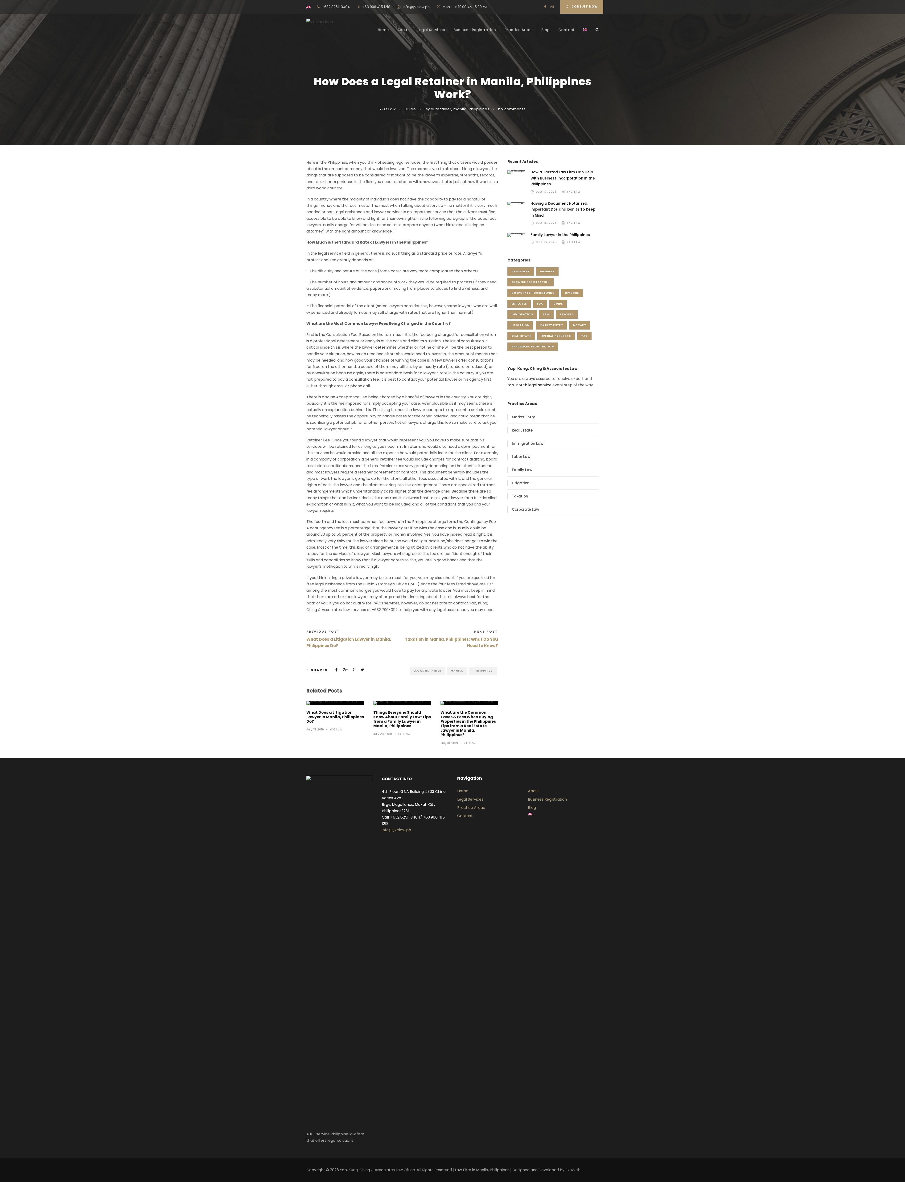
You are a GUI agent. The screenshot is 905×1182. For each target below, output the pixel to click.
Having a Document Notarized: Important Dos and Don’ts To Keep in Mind (563, 209)
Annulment (520, 271)
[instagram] (552, 6)
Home (383, 29)
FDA (540, 304)
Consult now (585, 6)
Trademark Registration (532, 346)
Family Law (522, 469)
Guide (410, 108)
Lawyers (567, 314)
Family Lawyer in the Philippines (560, 234)
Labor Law (521, 456)
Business (547, 271)
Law (546, 314)
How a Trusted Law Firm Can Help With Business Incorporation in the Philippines (563, 178)
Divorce (572, 293)
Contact (566, 29)
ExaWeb (572, 1170)
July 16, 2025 (546, 223)
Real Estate (521, 336)
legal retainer (438, 108)
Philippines (479, 108)
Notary (579, 325)
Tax (584, 336)
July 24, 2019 (382, 734)
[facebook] (545, 6)
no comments (512, 108)
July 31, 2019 (315, 729)
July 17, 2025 (546, 192)
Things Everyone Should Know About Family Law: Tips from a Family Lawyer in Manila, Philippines (402, 719)
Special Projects (556, 336)
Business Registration (474, 29)
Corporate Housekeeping (533, 293)
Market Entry (551, 325)
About (403, 29)
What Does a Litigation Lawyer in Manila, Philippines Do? (335, 717)
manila (460, 108)
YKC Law (387, 108)
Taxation (520, 496)
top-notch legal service (529, 385)
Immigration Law (527, 443)
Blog (545, 29)
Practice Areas (519, 29)
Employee (519, 304)
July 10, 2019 (449, 743)
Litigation (520, 325)
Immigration (522, 314)
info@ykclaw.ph (416, 6)
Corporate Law (525, 509)
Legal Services (431, 29)
